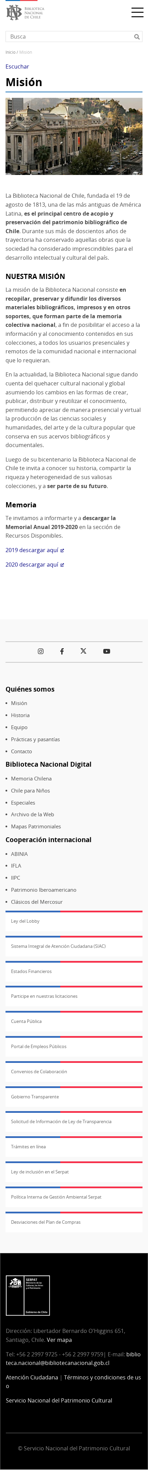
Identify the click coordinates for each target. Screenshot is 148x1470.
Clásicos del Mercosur (37, 902)
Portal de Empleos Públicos (38, 1046)
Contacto (21, 751)
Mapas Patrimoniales (36, 826)
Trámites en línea (28, 1146)
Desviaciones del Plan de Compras (46, 1222)
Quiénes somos (30, 689)
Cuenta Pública (26, 1021)
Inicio (10, 52)
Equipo (19, 727)
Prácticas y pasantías (35, 739)
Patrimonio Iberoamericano (43, 890)
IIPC (15, 877)
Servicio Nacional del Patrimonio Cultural (59, 1400)
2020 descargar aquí (32, 564)
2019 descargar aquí (32, 550)
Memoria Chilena (31, 778)
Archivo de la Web (32, 814)
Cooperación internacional (49, 839)
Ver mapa (59, 1340)
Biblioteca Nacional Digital (49, 764)
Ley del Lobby (25, 921)
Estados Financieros (31, 971)
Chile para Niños (30, 790)
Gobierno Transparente (35, 1097)
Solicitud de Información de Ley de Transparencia (61, 1121)
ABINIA (19, 854)
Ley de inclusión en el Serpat (40, 1172)
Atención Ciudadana (32, 1377)
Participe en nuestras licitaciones (44, 996)
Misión (19, 703)
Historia (20, 715)
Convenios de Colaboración (39, 1071)
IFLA (16, 865)
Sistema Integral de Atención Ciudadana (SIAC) (58, 946)
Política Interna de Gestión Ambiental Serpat (56, 1197)
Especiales (23, 802)
